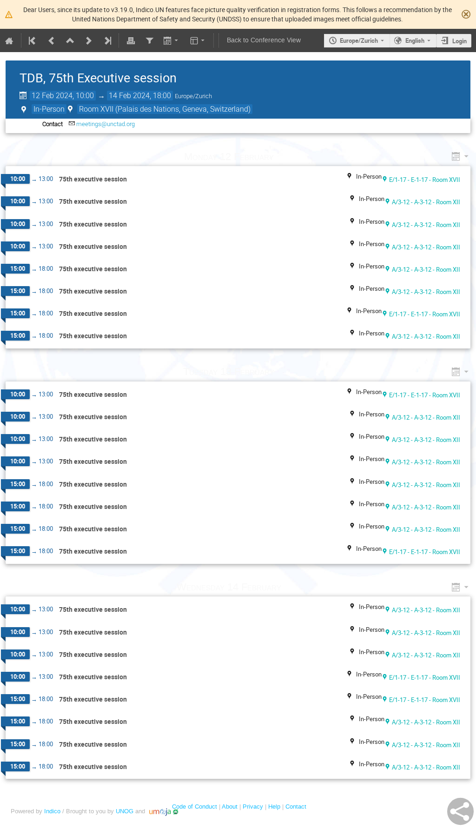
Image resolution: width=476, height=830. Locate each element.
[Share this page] (460, 811)
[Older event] (51, 40)
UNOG (124, 811)
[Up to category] (70, 40)
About (230, 806)
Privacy (253, 806)
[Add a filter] (149, 40)
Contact (295, 806)
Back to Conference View (264, 40)
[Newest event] (107, 40)
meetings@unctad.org (105, 123)
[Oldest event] (33, 40)
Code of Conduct (194, 806)
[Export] (172, 40)
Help (274, 806)
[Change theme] (198, 40)
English (414, 40)
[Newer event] (88, 40)
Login (459, 41)
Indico (52, 811)
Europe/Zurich (359, 40)
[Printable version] (130, 40)
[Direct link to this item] (287, 156)
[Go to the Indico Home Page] (9, 40)
